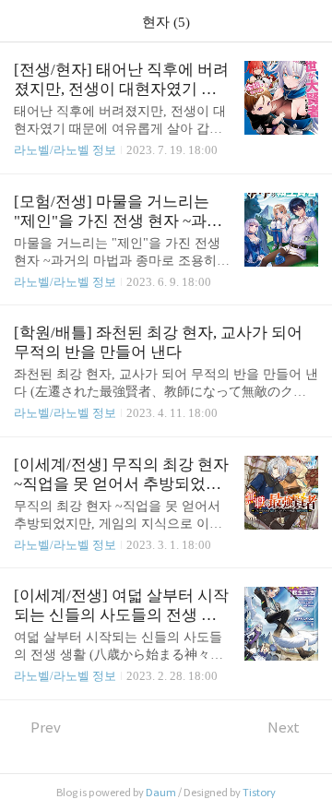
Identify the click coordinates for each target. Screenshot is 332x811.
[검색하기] (309, 21)
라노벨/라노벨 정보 (65, 150)
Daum (161, 792)
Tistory (259, 792)
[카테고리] (22, 21)
